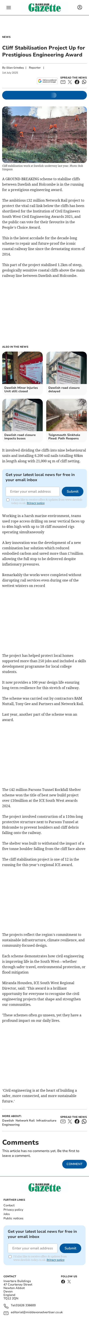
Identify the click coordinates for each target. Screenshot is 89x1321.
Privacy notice (35, 503)
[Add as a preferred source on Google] (47, 81)
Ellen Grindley (15, 67)
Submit (72, 491)
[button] (8, 7)
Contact (8, 1205)
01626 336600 (26, 1305)
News (6, 37)
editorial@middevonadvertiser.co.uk (37, 1312)
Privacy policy (13, 1210)
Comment (75, 1164)
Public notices (13, 1218)
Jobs (6, 1214)
